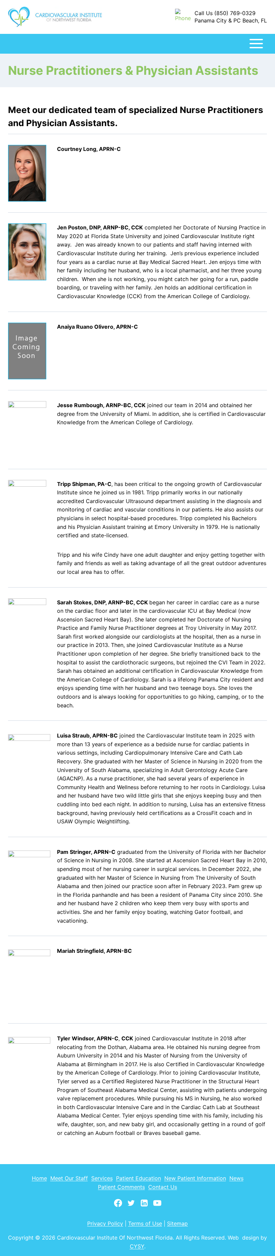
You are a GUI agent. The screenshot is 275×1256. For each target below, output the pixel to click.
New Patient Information (195, 1178)
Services (102, 1178)
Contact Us (162, 1187)
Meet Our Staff (69, 1178)
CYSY (137, 1246)
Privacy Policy (105, 1223)
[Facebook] (118, 1206)
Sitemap (177, 1223)
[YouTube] (157, 1206)
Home (39, 1178)
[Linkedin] (144, 1206)
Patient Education (138, 1178)
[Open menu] (256, 44)
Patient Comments (121, 1187)
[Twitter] (131, 1206)
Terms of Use (145, 1223)
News (236, 1178)
